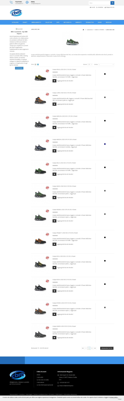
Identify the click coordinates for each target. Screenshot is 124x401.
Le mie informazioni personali (45, 385)
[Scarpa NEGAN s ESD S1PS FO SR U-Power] (40, 218)
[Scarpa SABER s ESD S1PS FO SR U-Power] (40, 334)
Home (38, 375)
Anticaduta (67, 22)
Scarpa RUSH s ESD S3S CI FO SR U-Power (64, 279)
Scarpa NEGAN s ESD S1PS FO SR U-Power (64, 209)
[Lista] (38, 65)
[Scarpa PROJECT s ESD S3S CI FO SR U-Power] (40, 241)
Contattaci (100, 7)
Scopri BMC (19, 68)
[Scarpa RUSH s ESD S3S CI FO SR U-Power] (40, 288)
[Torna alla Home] (83, 30)
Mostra (85, 64)
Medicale (109, 22)
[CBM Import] (16, 12)
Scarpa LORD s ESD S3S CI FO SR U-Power (64, 93)
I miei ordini (40, 377)
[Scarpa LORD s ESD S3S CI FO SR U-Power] (40, 101)
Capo (57, 22)
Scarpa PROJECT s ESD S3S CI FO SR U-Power (65, 233)
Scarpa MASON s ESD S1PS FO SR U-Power (65, 139)
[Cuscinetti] (19, 29)
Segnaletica (90, 22)
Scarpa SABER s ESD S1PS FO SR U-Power (64, 326)
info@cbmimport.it (68, 385)
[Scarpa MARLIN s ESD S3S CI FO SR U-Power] (40, 124)
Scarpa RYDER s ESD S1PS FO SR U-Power (64, 303)
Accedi (93, 7)
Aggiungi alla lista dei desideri (65, 81)
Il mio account (41, 372)
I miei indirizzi (40, 382)
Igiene (100, 22)
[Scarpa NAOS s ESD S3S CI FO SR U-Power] (40, 194)
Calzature (48, 22)
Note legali (29, 394)
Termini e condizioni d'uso (40, 394)
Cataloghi (15, 22)
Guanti (25, 22)
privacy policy (114, 397)
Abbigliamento (36, 22)
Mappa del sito (110, 7)
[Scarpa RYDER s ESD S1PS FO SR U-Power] (40, 311)
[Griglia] (35, 65)
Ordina (96, 64)
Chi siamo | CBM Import (55, 394)
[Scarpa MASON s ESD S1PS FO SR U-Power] (40, 147)
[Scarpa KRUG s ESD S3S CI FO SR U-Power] (40, 77)
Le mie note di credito (43, 380)
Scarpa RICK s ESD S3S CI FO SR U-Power (64, 256)
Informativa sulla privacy (70, 394)
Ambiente (78, 22)
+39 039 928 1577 (64, 382)
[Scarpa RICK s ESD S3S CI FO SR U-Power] (40, 264)
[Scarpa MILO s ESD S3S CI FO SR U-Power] (40, 171)
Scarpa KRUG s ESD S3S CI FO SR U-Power (64, 69)
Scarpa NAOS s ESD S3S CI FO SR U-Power (64, 186)
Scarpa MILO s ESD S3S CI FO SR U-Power (64, 163)
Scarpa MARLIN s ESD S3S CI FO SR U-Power (65, 116)
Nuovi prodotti (14, 394)
